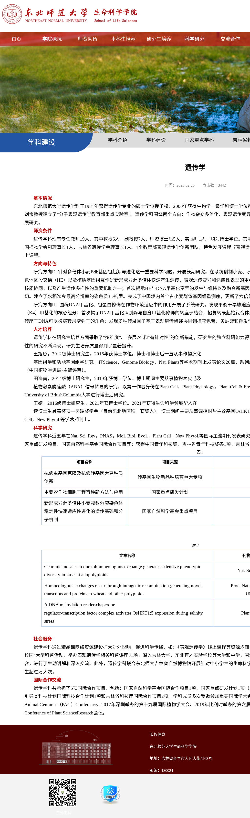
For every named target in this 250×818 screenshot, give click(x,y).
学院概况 (52, 39)
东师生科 (64, 813)
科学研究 (194, 39)
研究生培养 (159, 39)
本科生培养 (123, 39)
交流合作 (230, 39)
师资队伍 (87, 39)
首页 (16, 39)
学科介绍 (117, 140)
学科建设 (156, 140)
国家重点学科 (199, 140)
